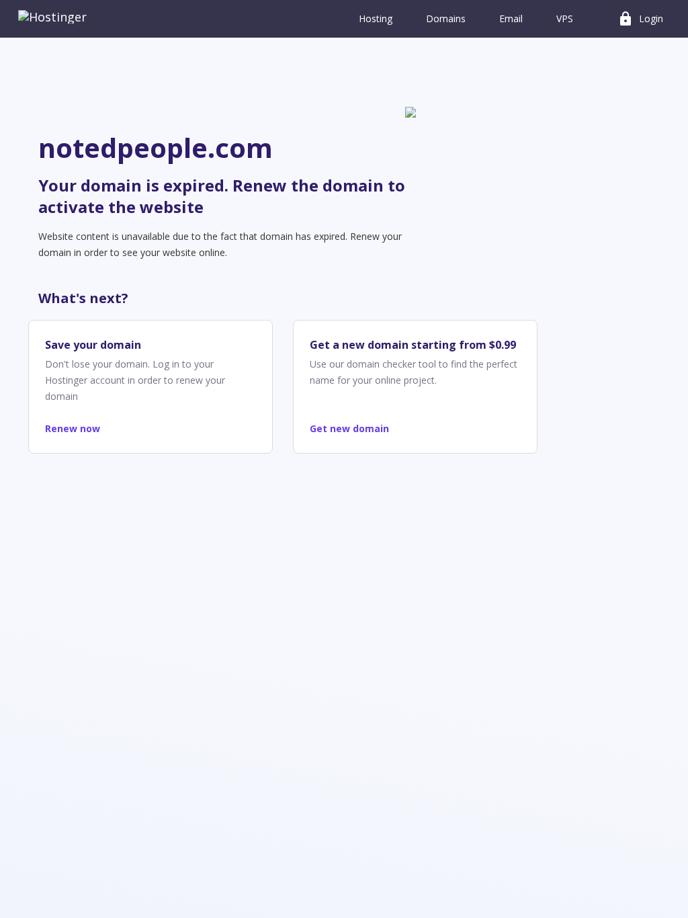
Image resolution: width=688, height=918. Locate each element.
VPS (564, 18)
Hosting (375, 18)
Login (640, 18)
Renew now (72, 428)
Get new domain (349, 428)
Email (511, 18)
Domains (446, 18)
